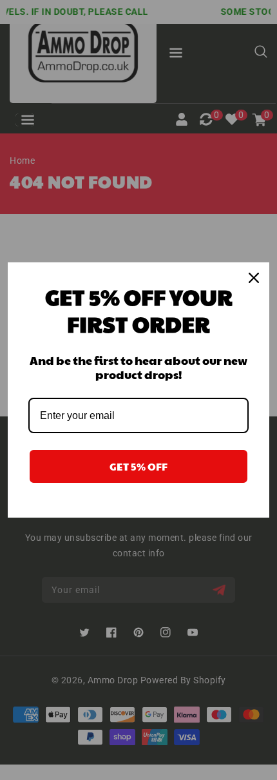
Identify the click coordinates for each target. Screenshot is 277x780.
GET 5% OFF (138, 466)
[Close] (253, 277)
